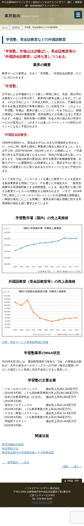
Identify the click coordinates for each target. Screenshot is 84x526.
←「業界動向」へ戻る (15, 462)
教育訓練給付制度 (13, 444)
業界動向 (16, 27)
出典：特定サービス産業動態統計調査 (25, 342)
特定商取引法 (10, 448)
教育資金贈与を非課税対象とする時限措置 (28, 452)
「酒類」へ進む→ (71, 466)
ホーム (5, 27)
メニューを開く (78, 15)
